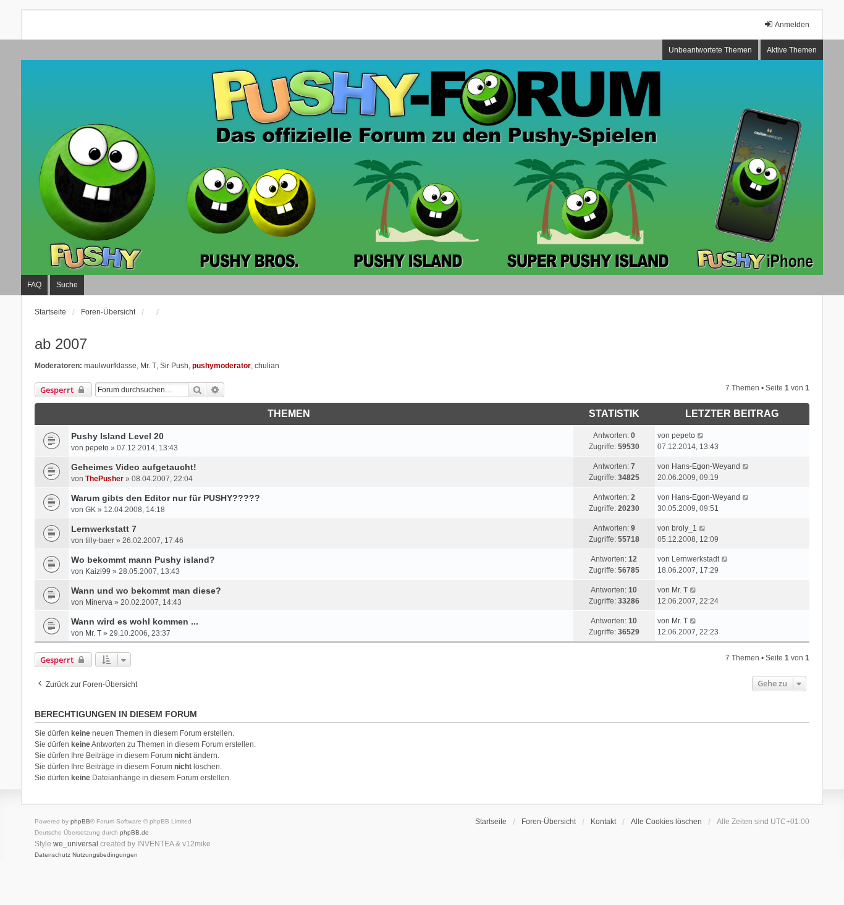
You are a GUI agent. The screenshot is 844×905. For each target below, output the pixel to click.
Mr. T (148, 365)
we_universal (75, 844)
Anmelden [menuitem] (792, 24)
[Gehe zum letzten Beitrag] (701, 435)
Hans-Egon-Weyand (706, 466)
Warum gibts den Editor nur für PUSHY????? (165, 498)
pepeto (97, 448)
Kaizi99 (98, 571)
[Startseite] (422, 167)
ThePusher (104, 478)
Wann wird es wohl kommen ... (134, 621)
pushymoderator (221, 365)
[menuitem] (52, 855)
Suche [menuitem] (67, 284)
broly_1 (684, 528)
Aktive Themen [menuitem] (792, 50)
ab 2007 (61, 343)
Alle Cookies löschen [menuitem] (666, 821)
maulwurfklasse (110, 365)
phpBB (80, 821)
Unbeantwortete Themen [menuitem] (710, 50)
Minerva (98, 602)
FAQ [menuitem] (34, 284)
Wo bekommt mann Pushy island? (143, 560)
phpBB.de (134, 832)
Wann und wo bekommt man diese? (146, 591)
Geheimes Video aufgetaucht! (133, 467)
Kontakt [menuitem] (603, 821)
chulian (267, 365)
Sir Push (174, 365)
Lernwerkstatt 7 (104, 529)
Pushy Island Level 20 (117, 436)
